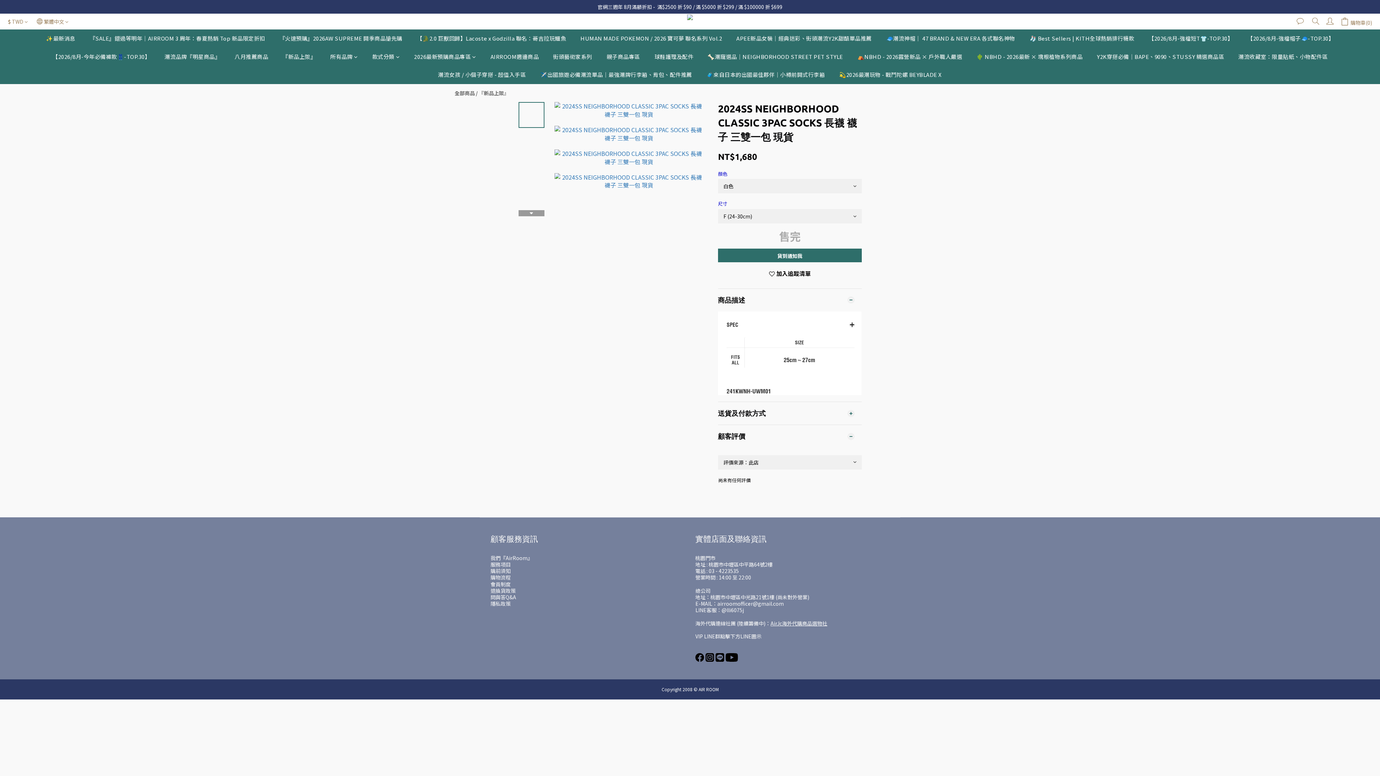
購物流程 (501, 577)
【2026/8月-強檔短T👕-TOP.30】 (1191, 38)
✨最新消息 (60, 38)
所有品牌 (341, 56)
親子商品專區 (623, 56)
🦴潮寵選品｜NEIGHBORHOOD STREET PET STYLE (775, 56)
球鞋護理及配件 (674, 56)
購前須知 (501, 570)
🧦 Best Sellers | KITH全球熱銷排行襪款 (1082, 38)
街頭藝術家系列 (572, 56)
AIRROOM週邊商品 (515, 56)
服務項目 (501, 564)
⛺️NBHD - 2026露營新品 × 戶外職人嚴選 (909, 56)
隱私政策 (501, 603)
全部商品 (465, 93)
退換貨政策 (503, 590)
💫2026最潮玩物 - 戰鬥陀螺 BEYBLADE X (890, 74)
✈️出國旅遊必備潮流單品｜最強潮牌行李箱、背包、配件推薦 (616, 74)
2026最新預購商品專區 (442, 56)
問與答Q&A (503, 597)
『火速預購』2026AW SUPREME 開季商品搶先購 (341, 38)
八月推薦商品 (251, 56)
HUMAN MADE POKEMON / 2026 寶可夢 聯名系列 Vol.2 (651, 38)
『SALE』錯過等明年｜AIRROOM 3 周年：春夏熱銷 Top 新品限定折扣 (177, 38)
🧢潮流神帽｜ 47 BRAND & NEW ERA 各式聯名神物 (950, 38)
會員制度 (501, 584)
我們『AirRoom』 (512, 558)
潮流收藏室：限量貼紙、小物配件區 (1283, 56)
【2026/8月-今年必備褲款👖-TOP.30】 (101, 56)
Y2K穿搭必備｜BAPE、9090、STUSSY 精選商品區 (1160, 56)
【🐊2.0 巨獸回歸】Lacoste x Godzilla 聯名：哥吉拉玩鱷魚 (491, 38)
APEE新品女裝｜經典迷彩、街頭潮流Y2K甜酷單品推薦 (804, 38)
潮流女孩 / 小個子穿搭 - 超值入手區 (482, 74)
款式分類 (383, 56)
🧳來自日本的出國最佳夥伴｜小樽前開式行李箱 (766, 74)
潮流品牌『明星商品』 (192, 56)
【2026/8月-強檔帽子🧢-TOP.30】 (1290, 38)
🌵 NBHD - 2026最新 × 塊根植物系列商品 (1029, 56)
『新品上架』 (299, 56)
